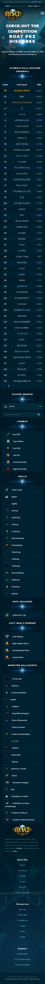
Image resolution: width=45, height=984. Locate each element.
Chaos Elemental (19, 720)
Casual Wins (18, 657)
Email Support (22, 954)
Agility (14, 504)
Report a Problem (22, 965)
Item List (22, 909)
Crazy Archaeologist (20, 734)
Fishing (15, 524)
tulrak (21, 162)
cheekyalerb (22, 179)
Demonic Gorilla (18, 769)
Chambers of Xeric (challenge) (17, 805)
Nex (12, 789)
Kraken (15, 706)
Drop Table (22, 915)
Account (22, 887)
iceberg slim (22, 310)
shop (15, 851)
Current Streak (19, 462)
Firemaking (17, 545)
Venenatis (16, 755)
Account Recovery (22, 959)
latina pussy (22, 203)
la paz (22, 251)
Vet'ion (15, 762)
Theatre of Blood (19, 813)
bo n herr (22, 221)
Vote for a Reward (22, 892)
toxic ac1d (22, 126)
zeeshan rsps (22, 357)
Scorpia (15, 741)
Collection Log (19, 615)
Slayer (14, 497)
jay (22, 215)
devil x (22, 138)
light (22, 363)
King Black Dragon (20, 713)
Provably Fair (22, 920)
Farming (15, 587)
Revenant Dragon (21, 782)
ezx (22, 197)
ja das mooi (22, 91)
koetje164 (22, 144)
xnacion (22, 227)
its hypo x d (22, 168)
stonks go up (22, 191)
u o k (22, 114)
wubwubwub (22, 381)
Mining (15, 511)
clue (22, 268)
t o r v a (22, 334)
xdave (22, 239)
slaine (22, 233)
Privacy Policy (23, 979)
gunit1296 (22, 257)
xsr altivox (21, 351)
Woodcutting (18, 538)
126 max (22, 304)
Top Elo (16, 455)
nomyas (22, 262)
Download (22, 870)
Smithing (16, 517)
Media (22, 937)
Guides (22, 926)
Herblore (16, 580)
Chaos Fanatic (18, 727)
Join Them (33, 6)
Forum (22, 865)
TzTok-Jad (17, 679)
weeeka (22, 345)
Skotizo (15, 686)
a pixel (22, 375)
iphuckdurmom (22, 102)
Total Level (17, 490)
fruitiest (22, 185)
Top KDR (16, 448)
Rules (22, 931)
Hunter (15, 594)
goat (22, 274)
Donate (22, 876)
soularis (22, 174)
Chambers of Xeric (19, 796)
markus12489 (22, 150)
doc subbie (22, 328)
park (22, 280)
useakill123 (22, 120)
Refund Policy (35, 979)
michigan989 (22, 322)
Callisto (15, 748)
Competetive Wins (20, 650)
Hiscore (22, 881)
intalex (22, 369)
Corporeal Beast (18, 693)
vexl (22, 339)
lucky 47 (22, 286)
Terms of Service (11, 979)
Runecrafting (18, 573)
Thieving (16, 566)
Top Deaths (18, 441)
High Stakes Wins (20, 643)
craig (22, 209)
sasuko (22, 316)
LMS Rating (17, 637)
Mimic (14, 776)
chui (22, 245)
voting (19, 848)
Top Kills (16, 434)
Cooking (16, 531)
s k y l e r (22, 156)
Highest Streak (20, 469)
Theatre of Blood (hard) (23, 820)
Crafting (15, 559)
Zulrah (13, 699)
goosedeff (22, 298)
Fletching (16, 552)
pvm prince (22, 132)
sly (22, 96)
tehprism (22, 292)
